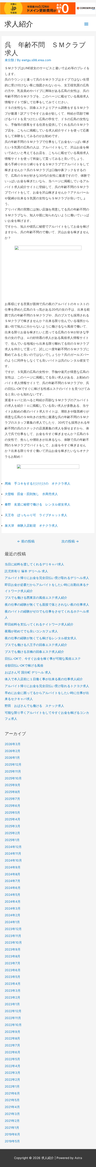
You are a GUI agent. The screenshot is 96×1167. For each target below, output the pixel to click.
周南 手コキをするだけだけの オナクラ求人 (37, 483)
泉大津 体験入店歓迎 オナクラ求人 (31, 525)
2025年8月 (12, 792)
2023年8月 (12, 956)
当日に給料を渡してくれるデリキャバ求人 (34, 564)
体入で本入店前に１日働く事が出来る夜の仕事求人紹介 (44, 679)
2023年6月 (13, 970)
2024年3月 (13, 908)
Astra (78, 1158)
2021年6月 (12, 1093)
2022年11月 (13, 1018)
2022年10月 (13, 1025)
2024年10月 (13, 860)
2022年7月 (12, 1045)
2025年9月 (12, 785)
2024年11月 (13, 853)
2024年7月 (12, 881)
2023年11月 (13, 936)
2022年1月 (12, 1086)
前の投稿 (26, 541)
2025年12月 (13, 764)
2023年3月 (13, 990)
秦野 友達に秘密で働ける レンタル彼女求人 (37, 504)
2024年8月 (12, 874)
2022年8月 (12, 1038)
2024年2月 (12, 915)
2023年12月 (13, 929)
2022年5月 (12, 1059)
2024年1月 (12, 922)
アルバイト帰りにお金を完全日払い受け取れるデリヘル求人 (47, 578)
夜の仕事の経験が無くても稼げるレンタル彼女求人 (41, 638)
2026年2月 (12, 751)
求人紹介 (18, 24)
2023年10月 (13, 942)
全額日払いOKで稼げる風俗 (24, 665)
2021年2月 (12, 1121)
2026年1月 (12, 757)
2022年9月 (12, 1032)
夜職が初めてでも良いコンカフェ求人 (31, 631)
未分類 (9, 60)
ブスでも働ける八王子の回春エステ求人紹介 (36, 645)
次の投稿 (70, 541)
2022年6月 (12, 1052)
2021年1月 (12, 1127)
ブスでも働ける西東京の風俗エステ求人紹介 (36, 597)
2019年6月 (12, 1134)
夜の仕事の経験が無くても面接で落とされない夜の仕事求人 (47, 604)
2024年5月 (12, 894)
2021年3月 (12, 1114)
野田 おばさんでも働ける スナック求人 (34, 706)
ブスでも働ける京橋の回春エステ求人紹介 (34, 651)
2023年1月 (12, 1004)
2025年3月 (12, 826)
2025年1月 (12, 840)
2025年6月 (12, 805)
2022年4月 (12, 1066)
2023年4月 (13, 983)
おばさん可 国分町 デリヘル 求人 (28, 672)
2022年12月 (13, 1011)
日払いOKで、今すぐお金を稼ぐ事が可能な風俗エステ (43, 658)
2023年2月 (12, 997)
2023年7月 (12, 963)
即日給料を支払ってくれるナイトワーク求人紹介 (39, 624)
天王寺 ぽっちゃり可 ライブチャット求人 (36, 515)
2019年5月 (12, 1141)
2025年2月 (12, 833)
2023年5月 (12, 977)
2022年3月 (12, 1072)
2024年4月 (13, 901)
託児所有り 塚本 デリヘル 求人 (26, 571)
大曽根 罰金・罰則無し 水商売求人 (31, 494)
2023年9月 (13, 949)
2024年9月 (13, 867)
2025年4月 (12, 819)
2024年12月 (13, 847)
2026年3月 (13, 744)
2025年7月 (12, 799)
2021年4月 (12, 1107)
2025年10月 (13, 778)
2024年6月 (13, 888)
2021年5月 (12, 1100)
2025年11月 (13, 771)
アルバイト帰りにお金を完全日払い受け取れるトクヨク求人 (47, 686)
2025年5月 (12, 812)
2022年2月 (12, 1079)
